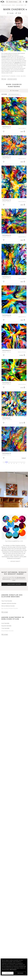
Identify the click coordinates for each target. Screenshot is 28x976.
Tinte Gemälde (5, 628)
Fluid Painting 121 (6, 350)
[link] (20, 1)
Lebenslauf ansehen (12, 78)
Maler (13, 5)
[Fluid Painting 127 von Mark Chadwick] (14, 259)
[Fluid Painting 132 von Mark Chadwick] (14, 111)
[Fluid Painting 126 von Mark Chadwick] (14, 299)
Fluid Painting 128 (6, 453)
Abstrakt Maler (19, 5)
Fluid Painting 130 (6, 200)
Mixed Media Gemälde (7, 630)
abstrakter (17, 62)
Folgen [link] (10, 13)
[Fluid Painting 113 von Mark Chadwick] (14, 370)
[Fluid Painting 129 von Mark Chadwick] (14, 221)
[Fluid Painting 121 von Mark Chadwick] (14, 336)
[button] (26, 1)
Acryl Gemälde (5, 623)
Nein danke (20, 973)
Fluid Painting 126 (6, 315)
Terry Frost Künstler (6, 601)
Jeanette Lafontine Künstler (8, 603)
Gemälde (3, 56)
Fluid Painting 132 (6, 126)
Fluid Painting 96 (6, 418)
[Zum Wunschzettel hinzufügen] (3, 131)
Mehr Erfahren (13, 969)
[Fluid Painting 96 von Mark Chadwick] (14, 403)
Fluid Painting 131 (6, 157)
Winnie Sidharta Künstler (8, 606)
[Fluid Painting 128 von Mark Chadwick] (14, 439)
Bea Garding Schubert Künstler (9, 608)
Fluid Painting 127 (6, 276)
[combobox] (13, 94)
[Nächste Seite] (24, 463)
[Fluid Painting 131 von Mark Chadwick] (14, 145)
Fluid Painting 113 (6, 382)
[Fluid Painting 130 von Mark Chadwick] (14, 182)
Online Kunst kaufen (6, 5)
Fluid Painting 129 (6, 235)
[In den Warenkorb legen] (24, 131)
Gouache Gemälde (6, 625)
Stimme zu (7, 973)
